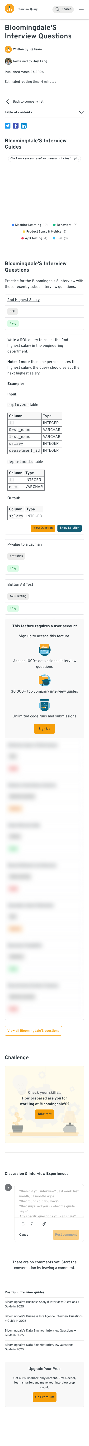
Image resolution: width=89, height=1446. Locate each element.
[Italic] (32, 1224)
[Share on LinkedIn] (24, 126)
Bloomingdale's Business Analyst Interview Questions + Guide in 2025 (42, 1304)
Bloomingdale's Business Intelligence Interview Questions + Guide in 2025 (44, 1319)
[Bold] (23, 1224)
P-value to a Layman (24, 544)
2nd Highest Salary (23, 300)
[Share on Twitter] (7, 126)
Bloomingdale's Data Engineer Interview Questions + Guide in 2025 (40, 1333)
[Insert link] (44, 1224)
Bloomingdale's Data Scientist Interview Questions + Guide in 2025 (40, 1347)
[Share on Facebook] (16, 126)
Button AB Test (20, 584)
